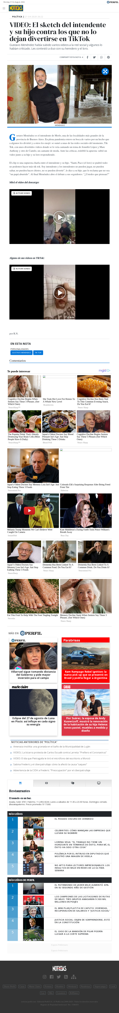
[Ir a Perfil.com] (112, 2)
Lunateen (61, 993)
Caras (22, 986)
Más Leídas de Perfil (22, 880)
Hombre (60, 986)
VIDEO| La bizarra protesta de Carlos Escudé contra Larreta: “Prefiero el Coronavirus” (60, 752)
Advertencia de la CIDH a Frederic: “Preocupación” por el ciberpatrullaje (51, 770)
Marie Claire (34, 986)
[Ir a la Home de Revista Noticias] (15, 8)
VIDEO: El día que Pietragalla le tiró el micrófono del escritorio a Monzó (51, 758)
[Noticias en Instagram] (44, 977)
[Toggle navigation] (4, 8)
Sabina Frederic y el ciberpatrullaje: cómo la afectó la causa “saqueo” (50, 764)
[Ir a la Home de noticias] (59, 968)
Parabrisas (85, 986)
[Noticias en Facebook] (51, 977)
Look (112, 986)
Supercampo (100, 986)
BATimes (74, 993)
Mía (51, 993)
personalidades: (19, 349)
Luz (43, 993)
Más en (13, 633)
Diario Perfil (9, 986)
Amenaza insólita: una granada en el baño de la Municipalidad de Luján (51, 746)
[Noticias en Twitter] (59, 977)
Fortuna (48, 986)
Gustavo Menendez (21, 352)
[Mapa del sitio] (73, 977)
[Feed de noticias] (66, 977)
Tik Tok (38, 352)
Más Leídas (16, 814)
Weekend (72, 986)
